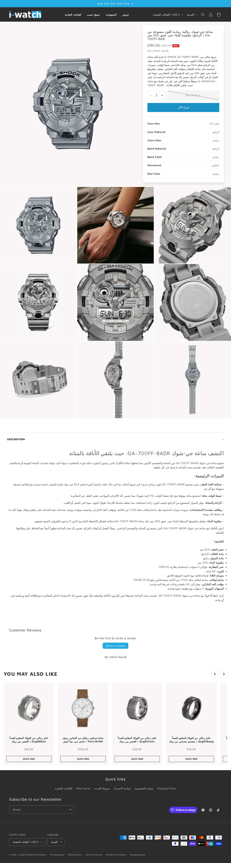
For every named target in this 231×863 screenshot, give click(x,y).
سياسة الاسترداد (122, 788)
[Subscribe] (70, 809)
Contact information (116, 854)
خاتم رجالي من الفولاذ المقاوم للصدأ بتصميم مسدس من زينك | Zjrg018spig (191, 739)
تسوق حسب (93, 14)
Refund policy (75, 854)
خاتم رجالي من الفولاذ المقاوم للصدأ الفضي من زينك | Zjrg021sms (137, 739)
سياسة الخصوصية (144, 788)
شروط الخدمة (102, 788)
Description (16, 439)
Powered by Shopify (36, 854)
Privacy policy (57, 854)
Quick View (29, 759)
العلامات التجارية (73, 14)
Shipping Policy (166, 788)
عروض (125, 14)
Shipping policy (137, 854)
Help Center (83, 788)
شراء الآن (183, 107)
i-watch (22, 854)
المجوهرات (111, 14)
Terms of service (94, 854)
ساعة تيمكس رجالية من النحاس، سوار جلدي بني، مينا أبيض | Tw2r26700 (83, 739)
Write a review (115, 645)
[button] (203, 15)
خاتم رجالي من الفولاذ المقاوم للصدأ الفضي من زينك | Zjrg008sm (29, 739)
